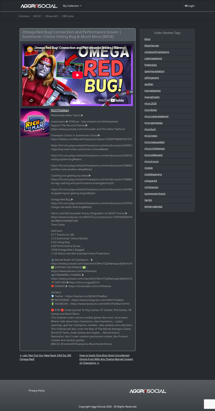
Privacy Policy (37, 390)
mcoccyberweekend (156, 116)
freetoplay (150, 65)
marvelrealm (152, 97)
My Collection (71, 6)
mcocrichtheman (154, 148)
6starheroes (151, 45)
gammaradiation (154, 71)
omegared (150, 180)
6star (147, 39)
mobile (148, 168)
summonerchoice (154, 193)
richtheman (151, 187)
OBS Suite (68, 16)
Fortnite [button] (24, 16)
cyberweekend (153, 58)
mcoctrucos (151, 161)
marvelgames (152, 90)
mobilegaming (153, 174)
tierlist (148, 200)
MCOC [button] (37, 16)
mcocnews (150, 135)
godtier (148, 84)
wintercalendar (153, 206)
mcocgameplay (153, 123)
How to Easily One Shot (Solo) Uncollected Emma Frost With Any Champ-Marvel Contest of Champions (106, 359)
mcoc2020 (150, 103)
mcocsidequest (153, 155)
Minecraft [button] (51, 16)
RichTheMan (60, 110)
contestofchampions (156, 52)
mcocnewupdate (154, 142)
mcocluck (150, 129)
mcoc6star (150, 110)
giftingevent (151, 77)
